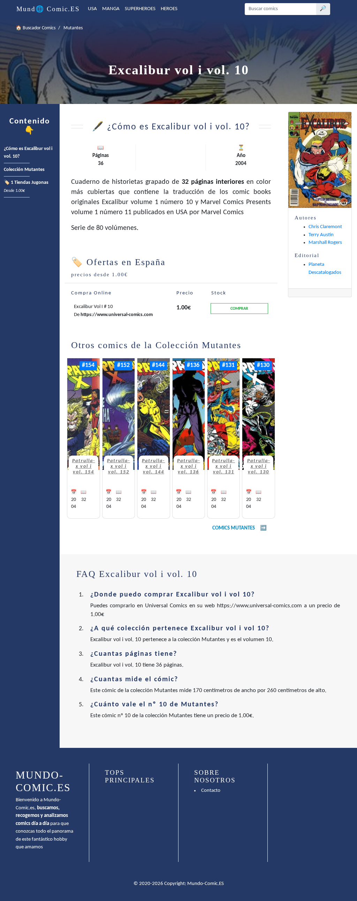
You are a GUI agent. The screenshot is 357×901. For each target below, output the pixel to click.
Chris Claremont (325, 227)
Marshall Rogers (325, 242)
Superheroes (140, 9)
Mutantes (73, 28)
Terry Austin (321, 235)
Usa (92, 9)
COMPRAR (239, 309)
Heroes (169, 9)
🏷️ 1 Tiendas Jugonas (26, 186)
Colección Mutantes (24, 169)
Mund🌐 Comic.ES (48, 9)
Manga (111, 9)
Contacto (210, 790)
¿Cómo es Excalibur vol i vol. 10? (28, 153)
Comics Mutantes (233, 528)
